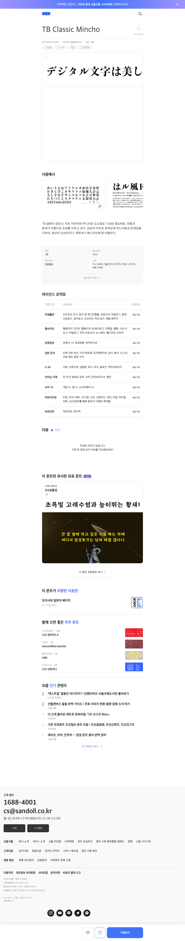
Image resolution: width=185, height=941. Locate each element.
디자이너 (49, 261)
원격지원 (55, 872)
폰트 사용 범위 (89, 851)
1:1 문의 (38, 828)
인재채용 (69, 841)
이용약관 (8, 872)
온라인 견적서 (52, 851)
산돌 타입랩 (55, 841)
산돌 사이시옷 (143, 841)
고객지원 (8, 851)
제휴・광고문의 (26, 860)
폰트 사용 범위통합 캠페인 (110, 841)
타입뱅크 (49, 264)
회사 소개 (24, 841)
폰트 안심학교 (85, 841)
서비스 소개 (39, 841)
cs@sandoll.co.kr (28, 811)
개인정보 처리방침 (25, 872)
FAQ (14, 828)
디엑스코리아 (51, 486)
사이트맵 (43, 872)
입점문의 (42, 860)
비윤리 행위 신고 (72, 872)
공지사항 (23, 851)
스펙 (94, 261)
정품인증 (36, 851)
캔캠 (130, 841)
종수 (47, 251)
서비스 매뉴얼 (70, 851)
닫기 (177, 4)
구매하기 (125, 932)
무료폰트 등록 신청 (60, 860)
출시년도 (96, 251)
